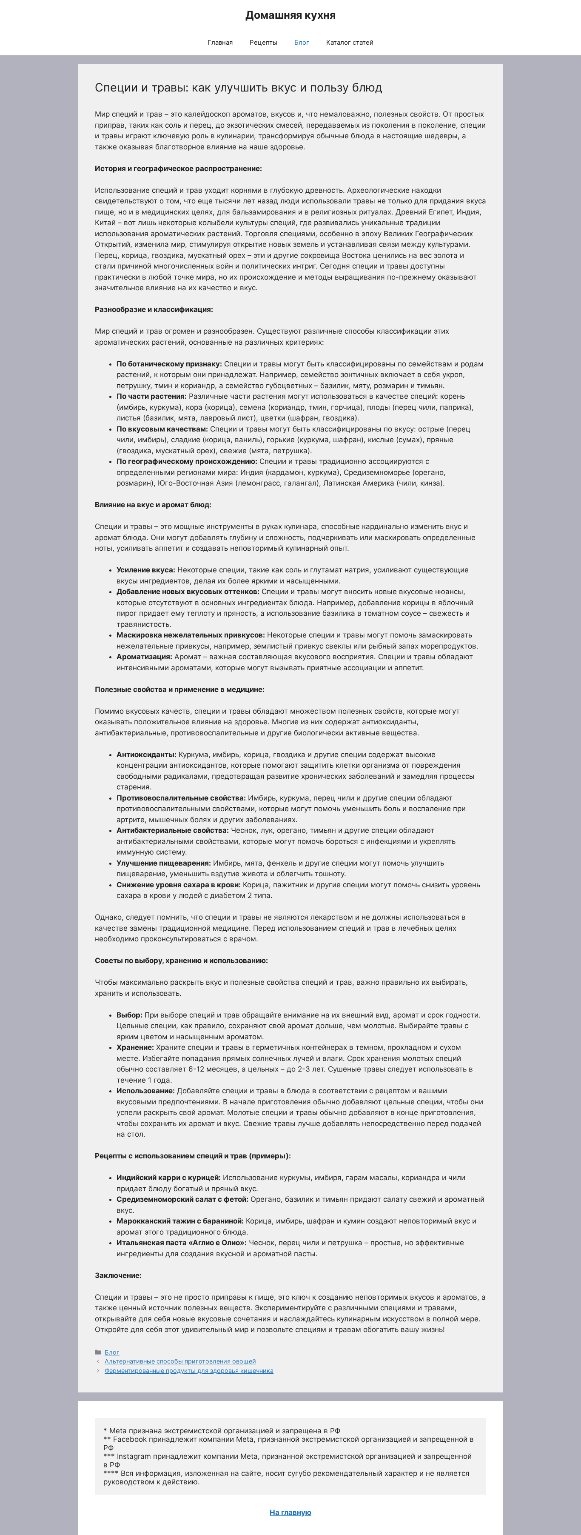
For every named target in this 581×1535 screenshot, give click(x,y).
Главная (220, 42)
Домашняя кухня (290, 15)
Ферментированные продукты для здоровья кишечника (189, 1370)
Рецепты (263, 42)
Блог (301, 42)
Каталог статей (349, 42)
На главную (290, 1512)
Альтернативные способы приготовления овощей (180, 1361)
